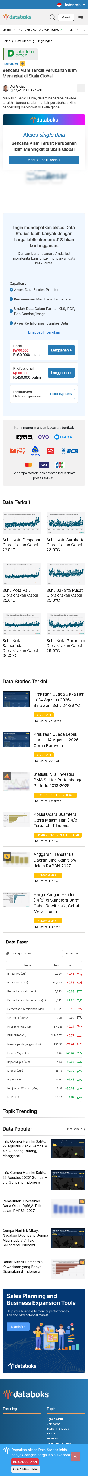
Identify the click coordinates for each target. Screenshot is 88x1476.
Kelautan (52, 1438)
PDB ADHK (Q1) (16, 1035)
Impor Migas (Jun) (18, 1062)
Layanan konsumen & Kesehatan (57, 835)
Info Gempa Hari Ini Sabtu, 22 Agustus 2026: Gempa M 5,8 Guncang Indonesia (25, 1177)
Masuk (66, 17)
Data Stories (23, 41)
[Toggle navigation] (80, 17)
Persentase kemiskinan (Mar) (25, 1009)
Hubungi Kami (61, 394)
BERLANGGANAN (25, 1462)
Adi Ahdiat (17, 86)
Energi (51, 1433)
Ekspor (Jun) (15, 1070)
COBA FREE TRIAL (25, 1469)
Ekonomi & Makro (47, 875)
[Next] (84, 29)
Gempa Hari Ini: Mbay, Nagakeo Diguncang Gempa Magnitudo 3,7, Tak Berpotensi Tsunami (25, 1237)
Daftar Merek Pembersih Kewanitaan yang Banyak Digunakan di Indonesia (23, 1267)
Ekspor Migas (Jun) (19, 1053)
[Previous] (77, 29)
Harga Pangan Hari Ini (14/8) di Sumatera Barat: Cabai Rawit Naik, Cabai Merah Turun (57, 903)
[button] (71, 4)
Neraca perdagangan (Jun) (24, 1044)
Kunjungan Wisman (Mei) (22, 1088)
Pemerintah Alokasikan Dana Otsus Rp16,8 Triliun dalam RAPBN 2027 (23, 1206)
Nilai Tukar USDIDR (19, 1026)
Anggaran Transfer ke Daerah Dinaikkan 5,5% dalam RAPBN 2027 (55, 860)
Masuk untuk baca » (44, 160)
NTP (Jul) (13, 1097)
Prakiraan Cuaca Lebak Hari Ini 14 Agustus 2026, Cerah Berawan (56, 740)
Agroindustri (55, 1419)
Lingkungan (44, 41)
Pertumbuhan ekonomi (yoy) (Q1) (27, 1000)
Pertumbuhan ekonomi (21, 991)
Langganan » (61, 350)
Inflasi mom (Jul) (17, 982)
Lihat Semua (74, 1129)
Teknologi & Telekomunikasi (55, 795)
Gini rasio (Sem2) (18, 1017)
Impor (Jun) (14, 1079)
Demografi (43, 714)
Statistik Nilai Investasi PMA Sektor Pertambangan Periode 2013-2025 (59, 780)
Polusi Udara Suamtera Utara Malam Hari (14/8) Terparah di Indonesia (56, 820)
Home (6, 41)
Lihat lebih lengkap (44, 332)
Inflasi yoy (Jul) (16, 973)
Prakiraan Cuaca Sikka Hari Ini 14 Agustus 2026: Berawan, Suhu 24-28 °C (59, 700)
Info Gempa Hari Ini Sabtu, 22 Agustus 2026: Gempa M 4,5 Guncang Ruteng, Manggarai (25, 1148)
